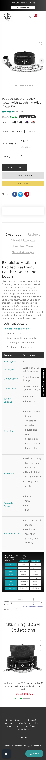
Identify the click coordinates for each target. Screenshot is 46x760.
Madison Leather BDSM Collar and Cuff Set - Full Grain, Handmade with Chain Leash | (23, 686)
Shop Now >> (23, 8)
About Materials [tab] (23, 240)
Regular (24, 140)
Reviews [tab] (34, 234)
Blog (36, 723)
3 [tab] (21, 85)
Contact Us (32, 720)
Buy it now (23, 184)
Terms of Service (30, 726)
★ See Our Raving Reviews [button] (43, 382)
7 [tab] (30, 85)
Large (20, 131)
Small (32, 131)
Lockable (25, 147)
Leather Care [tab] (23, 246)
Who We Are (24, 723)
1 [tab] (16, 85)
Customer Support (14, 720)
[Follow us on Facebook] (14, 194)
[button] (8, 112)
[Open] (6, 753)
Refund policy (24, 729)
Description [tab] (15, 234)
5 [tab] (25, 85)
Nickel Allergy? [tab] (23, 252)
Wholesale (9, 723)
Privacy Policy (12, 726)
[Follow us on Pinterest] (26, 194)
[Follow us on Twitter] (20, 194)
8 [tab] (32, 85)
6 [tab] (27, 85)
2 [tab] (18, 85)
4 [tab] (23, 85)
